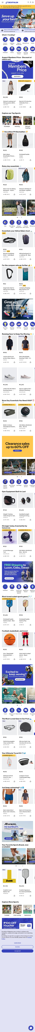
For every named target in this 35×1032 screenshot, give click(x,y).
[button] (12, 26)
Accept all (17, 951)
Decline (17, 947)
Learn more (17, 942)
